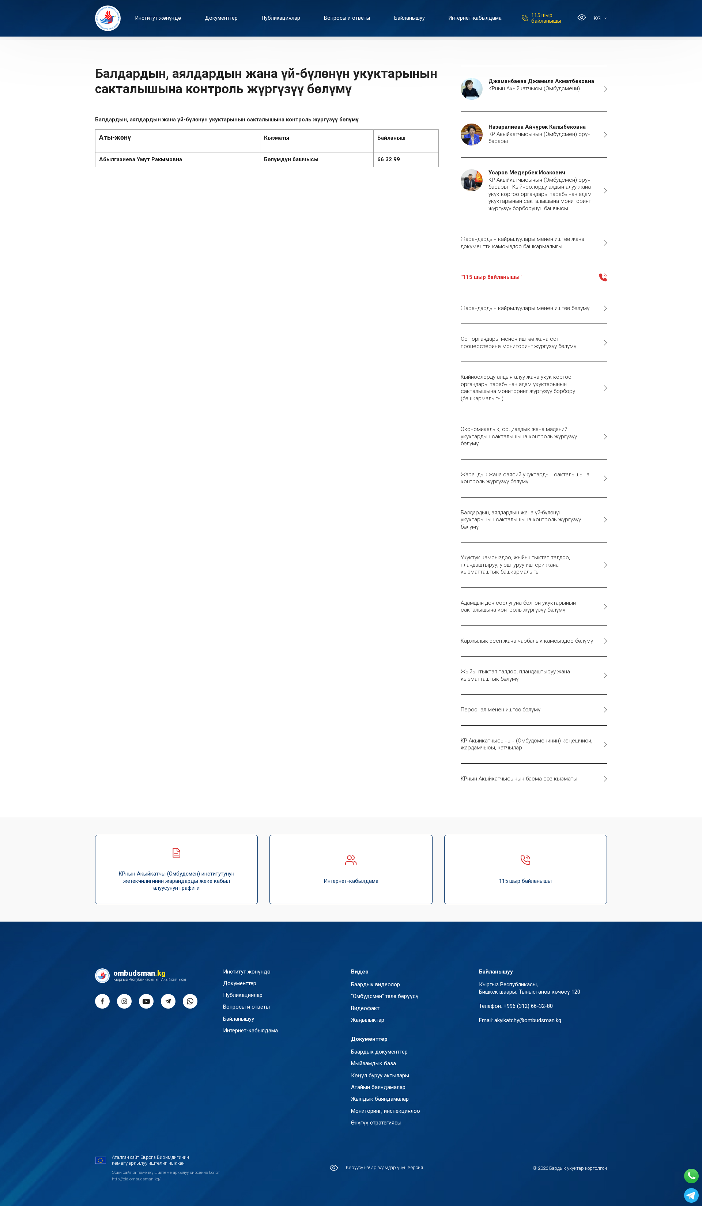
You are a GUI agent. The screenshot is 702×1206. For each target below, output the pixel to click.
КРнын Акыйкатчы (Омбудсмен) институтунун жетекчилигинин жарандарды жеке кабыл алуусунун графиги (176, 880)
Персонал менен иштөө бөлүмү (500, 709)
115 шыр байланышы (546, 18)
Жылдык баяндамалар (380, 1099)
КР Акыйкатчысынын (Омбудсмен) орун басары (539, 134)
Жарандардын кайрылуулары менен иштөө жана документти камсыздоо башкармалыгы (522, 243)
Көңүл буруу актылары (380, 1075)
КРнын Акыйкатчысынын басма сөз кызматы (519, 778)
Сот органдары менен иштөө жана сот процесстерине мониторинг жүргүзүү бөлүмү (518, 342)
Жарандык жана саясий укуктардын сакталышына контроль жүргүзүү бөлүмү (525, 478)
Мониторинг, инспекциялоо (385, 1111)
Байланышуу (409, 18)
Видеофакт (365, 1008)
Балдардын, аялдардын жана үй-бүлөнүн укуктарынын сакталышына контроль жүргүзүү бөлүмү (521, 519)
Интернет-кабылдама (475, 18)
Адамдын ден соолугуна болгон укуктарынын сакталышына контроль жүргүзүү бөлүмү (518, 606)
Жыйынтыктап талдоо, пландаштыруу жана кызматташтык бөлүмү (515, 675)
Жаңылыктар (367, 1020)
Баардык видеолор (375, 984)
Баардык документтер (379, 1051)
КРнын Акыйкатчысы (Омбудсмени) (541, 85)
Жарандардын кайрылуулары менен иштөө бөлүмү (525, 308)
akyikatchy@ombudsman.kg (527, 1020)
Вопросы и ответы (347, 18)
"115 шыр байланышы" (491, 277)
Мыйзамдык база (373, 1063)
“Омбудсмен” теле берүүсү (385, 996)
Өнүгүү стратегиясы (376, 1122)
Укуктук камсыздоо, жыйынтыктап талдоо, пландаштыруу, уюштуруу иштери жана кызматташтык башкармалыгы (515, 564)
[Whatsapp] (691, 1176)
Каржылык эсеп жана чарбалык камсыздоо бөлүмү (527, 641)
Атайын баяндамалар (378, 1087)
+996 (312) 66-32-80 (528, 1006)
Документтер (221, 18)
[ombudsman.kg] (108, 18)
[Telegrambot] (691, 1195)
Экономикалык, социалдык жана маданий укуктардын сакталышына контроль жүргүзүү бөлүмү (519, 436)
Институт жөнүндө (158, 18)
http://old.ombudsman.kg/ (136, 1179)
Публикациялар (281, 18)
